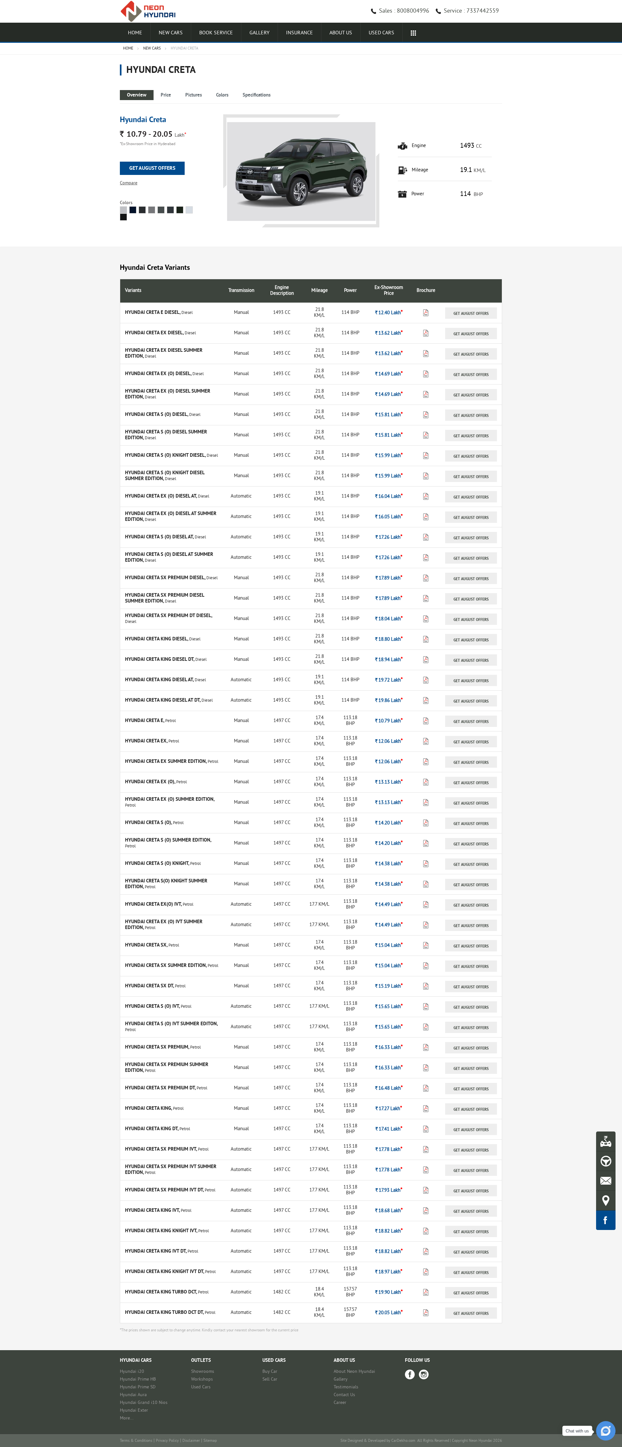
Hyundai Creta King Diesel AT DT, (163, 700)
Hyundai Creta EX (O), (150, 782)
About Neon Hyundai (354, 1371)
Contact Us (344, 1395)
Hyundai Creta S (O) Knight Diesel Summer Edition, (164, 476)
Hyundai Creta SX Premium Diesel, (165, 578)
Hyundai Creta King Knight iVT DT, (165, 1272)
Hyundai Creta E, (145, 721)
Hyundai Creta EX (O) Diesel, (158, 374)
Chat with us (577, 1431)
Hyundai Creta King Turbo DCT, (161, 1292)
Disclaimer (191, 1441)
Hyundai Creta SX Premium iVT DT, (165, 1190)
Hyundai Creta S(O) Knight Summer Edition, (166, 884)
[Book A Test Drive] (606, 1161)
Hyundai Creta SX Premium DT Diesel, (168, 616)
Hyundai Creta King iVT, (153, 1211)
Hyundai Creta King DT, (152, 1129)
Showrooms (202, 1371)
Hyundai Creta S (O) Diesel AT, (160, 537)
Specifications (257, 95)
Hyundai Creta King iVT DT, (156, 1251)
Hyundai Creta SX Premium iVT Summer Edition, (170, 1170)
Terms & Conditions (136, 1441)
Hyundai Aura (133, 1395)
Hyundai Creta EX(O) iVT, (154, 905)
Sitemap (210, 1441)
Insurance (299, 33)
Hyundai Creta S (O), (149, 823)
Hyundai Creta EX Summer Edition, (166, 762)
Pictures (193, 95)
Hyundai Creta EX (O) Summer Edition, (169, 800)
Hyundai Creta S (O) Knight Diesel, (166, 456)
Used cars (381, 33)
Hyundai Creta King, (149, 1109)
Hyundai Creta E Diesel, (153, 313)
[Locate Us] (606, 1200)
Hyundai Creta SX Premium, (157, 1047)
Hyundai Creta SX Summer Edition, (166, 966)
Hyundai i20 (132, 1371)
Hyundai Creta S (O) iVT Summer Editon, (171, 1024)
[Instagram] (424, 1374)
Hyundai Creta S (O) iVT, (153, 1007)
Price (166, 95)
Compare (128, 183)
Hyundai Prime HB (138, 1379)
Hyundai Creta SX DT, (150, 986)
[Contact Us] (606, 1180)
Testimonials (346, 1387)
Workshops (202, 1379)
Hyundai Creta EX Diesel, (155, 333)
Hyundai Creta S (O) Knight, (157, 864)
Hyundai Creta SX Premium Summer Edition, (166, 1068)
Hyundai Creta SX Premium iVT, (161, 1149)
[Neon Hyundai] (150, 11)
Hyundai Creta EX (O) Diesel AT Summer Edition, (170, 517)
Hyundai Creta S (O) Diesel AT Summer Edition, (169, 558)
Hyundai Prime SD (138, 1387)
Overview (136, 95)
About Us (340, 33)
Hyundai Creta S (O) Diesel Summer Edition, (166, 435)
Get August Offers (152, 168)
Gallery (259, 33)
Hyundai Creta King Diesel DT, (160, 660)
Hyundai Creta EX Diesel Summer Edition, (163, 354)
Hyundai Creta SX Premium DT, (161, 1088)
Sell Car (269, 1379)
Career (340, 1403)
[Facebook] (410, 1374)
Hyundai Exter (134, 1410)
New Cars (171, 33)
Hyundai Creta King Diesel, (157, 639)
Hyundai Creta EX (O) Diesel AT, (161, 496)
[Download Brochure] (426, 314)
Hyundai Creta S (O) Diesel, (157, 415)
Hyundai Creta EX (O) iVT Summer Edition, (163, 925)
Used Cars (201, 1387)
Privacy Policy (167, 1441)
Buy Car (269, 1371)
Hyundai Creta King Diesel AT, (160, 680)
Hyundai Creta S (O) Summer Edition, (168, 840)
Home (135, 33)
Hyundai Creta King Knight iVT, (161, 1231)
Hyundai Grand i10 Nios (143, 1403)
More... (126, 1418)
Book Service (216, 33)
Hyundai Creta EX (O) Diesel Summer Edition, (167, 394)
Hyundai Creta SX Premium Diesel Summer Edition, (164, 598)
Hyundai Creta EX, (146, 741)
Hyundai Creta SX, (146, 945)
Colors (222, 95)
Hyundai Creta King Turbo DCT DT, (165, 1313)
